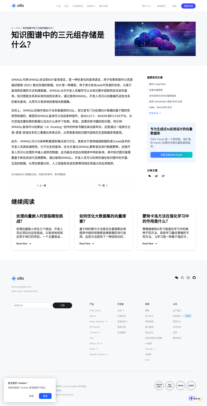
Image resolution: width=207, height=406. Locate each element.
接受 (45, 396)
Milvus (93, 316)
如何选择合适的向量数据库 (162, 95)
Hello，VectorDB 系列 (160, 107)
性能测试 (121, 321)
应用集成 (121, 332)
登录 (174, 6)
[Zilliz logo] (17, 6)
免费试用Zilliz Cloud (171, 154)
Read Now (21, 243)
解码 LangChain (157, 84)
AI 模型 (148, 343)
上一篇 (42, 185)
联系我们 (161, 6)
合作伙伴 (177, 327)
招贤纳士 (177, 316)
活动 (175, 332)
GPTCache (95, 327)
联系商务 (177, 338)
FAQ (18, 28)
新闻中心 (177, 321)
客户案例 (149, 327)
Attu (92, 338)
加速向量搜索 (156, 89)
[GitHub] (194, 277)
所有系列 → (155, 113)
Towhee (94, 332)
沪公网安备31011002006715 (60, 395)
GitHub (148, 349)
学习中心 (149, 316)
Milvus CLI (95, 343)
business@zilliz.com (21, 286)
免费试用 (188, 6)
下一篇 (101, 185)
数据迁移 (121, 327)
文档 (119, 310)
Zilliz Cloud (95, 310)
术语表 (148, 354)
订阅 (62, 305)
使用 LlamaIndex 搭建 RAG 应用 (165, 101)
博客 (147, 310)
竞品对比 (149, 332)
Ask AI (196, 398)
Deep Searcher (97, 321)
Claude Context (97, 354)
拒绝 (31, 396)
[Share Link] (163, 176)
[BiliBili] (188, 277)
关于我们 (177, 310)
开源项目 (121, 316)
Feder (92, 349)
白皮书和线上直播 (153, 338)
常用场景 (149, 321)
